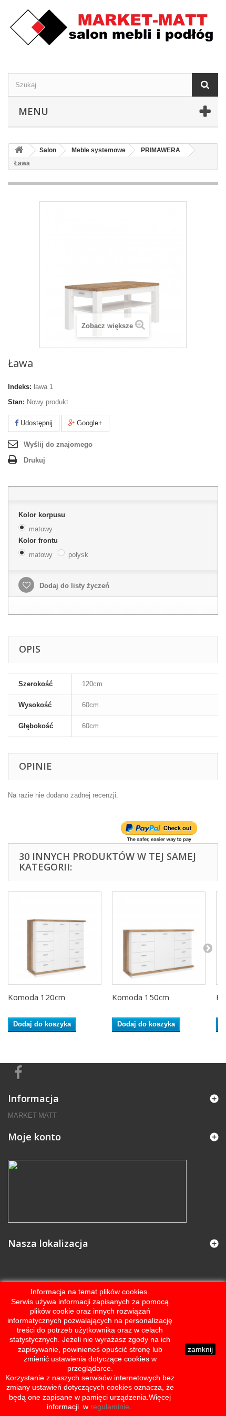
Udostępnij (35, 423)
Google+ (88, 423)
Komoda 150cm (140, 997)
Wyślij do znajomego (58, 444)
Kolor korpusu (42, 515)
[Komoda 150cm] (159, 938)
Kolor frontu (39, 540)
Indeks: (20, 387)
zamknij (200, 1349)
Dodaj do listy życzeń (73, 586)
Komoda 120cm (36, 997)
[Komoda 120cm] (54, 938)
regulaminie (108, 1406)
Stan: (16, 402)
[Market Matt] (113, 27)
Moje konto (34, 1136)
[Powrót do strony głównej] (19, 150)
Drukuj (34, 460)
